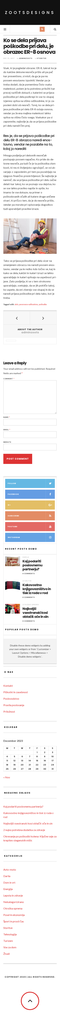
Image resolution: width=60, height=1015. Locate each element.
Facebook (13, 494)
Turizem (8, 940)
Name (6, 417)
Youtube (12, 526)
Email (6, 429)
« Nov (6, 777)
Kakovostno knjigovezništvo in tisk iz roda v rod (36, 589)
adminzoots (25, 58)
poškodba (43, 304)
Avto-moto (9, 869)
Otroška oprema (30, 605)
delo (16, 304)
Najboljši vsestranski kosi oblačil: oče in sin (35, 613)
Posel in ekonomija (14, 914)
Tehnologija (10, 934)
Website (7, 442)
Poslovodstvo (11, 698)
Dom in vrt (9, 882)
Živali (6, 953)
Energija (8, 889)
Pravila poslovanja (13, 705)
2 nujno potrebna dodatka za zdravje (24, 829)
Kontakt (8, 685)
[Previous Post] (17, 318)
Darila (25, 557)
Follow (12, 483)
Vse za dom (9, 947)
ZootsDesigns (30, 12)
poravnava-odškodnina (28, 304)
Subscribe (13, 516)
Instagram (14, 537)
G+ (9, 505)
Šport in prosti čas (13, 921)
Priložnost (9, 711)
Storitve (41, 58)
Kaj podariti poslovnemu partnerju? (32, 565)
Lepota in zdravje (13, 895)
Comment (8, 378)
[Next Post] (43, 318)
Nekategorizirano (13, 901)
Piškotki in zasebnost (15, 692)
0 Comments (28, 573)
